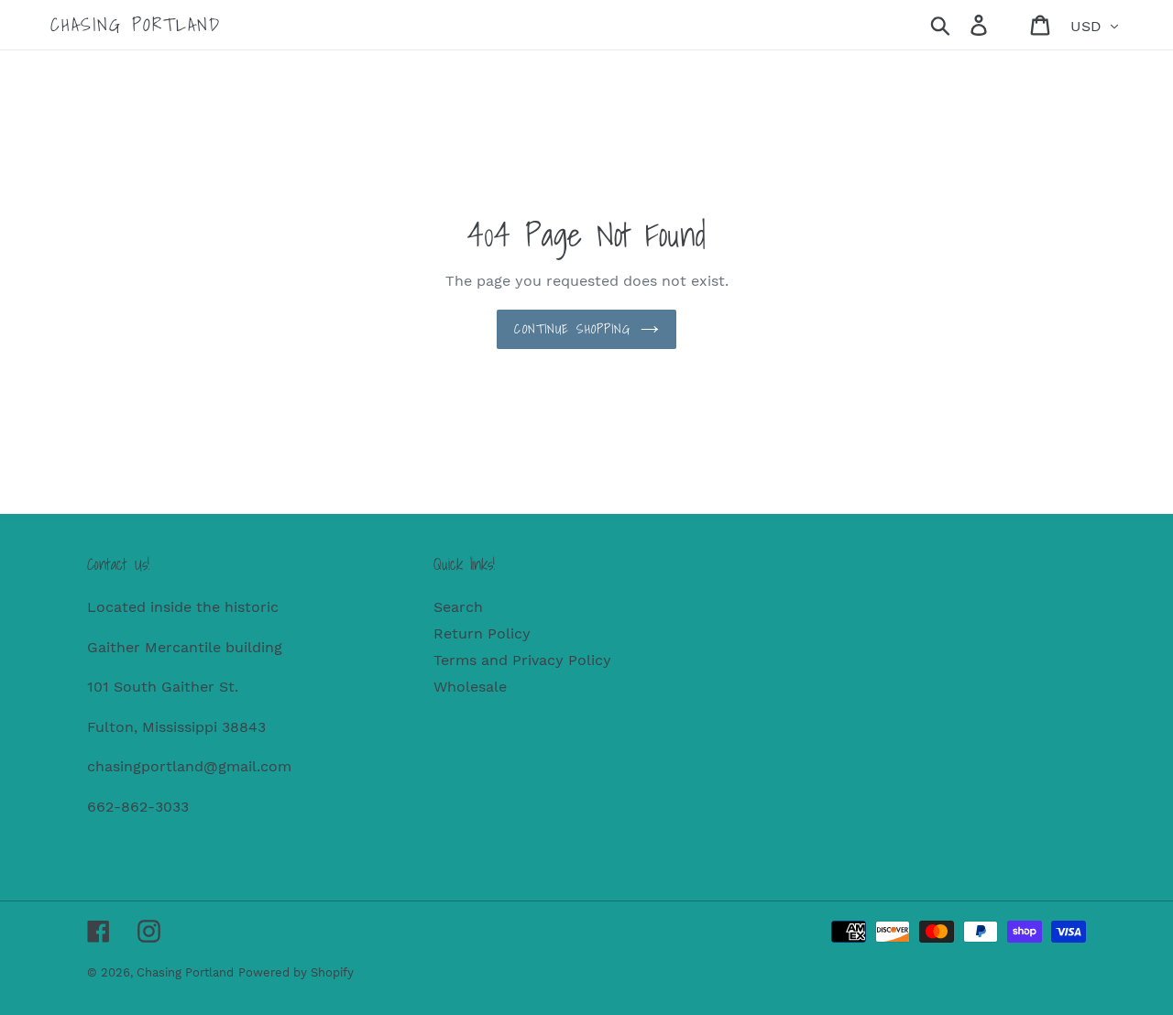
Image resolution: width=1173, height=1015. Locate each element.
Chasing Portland (135, 25)
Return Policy (482, 633)
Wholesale (470, 686)
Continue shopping (572, 329)
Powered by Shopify (296, 972)
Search (458, 607)
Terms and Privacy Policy (522, 660)
